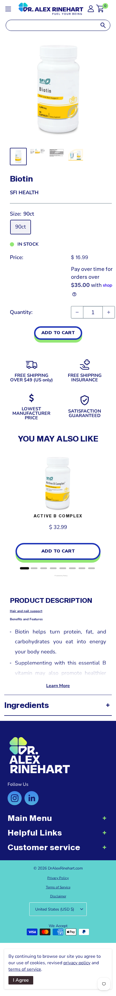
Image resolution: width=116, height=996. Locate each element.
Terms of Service (58, 887)
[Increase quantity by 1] (109, 312)
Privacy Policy (58, 878)
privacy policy (76, 963)
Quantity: (21, 312)
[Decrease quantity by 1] (77, 312)
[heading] (58, 821)
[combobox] (51, 25)
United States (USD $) (54, 909)
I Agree (21, 980)
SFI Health (24, 192)
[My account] (91, 10)
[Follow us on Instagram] (15, 798)
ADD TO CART (58, 333)
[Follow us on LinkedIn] (31, 798)
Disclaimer (58, 896)
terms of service (24, 969)
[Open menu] (8, 9)
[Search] (103, 25)
